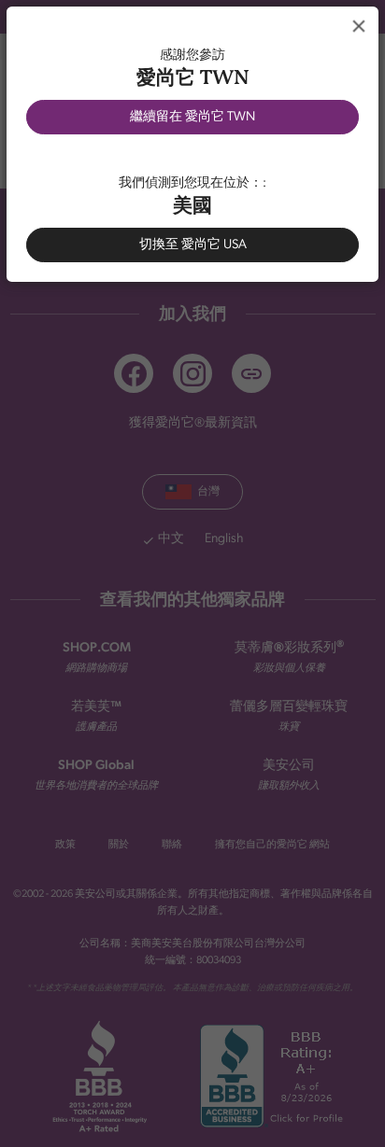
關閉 (358, 26)
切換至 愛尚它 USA (193, 245)
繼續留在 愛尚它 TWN (192, 117)
